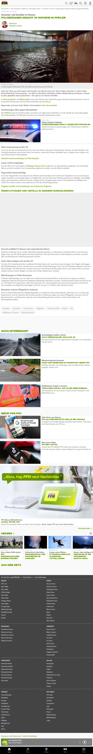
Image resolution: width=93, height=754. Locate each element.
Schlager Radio (5, 601)
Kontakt (49, 700)
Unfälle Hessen (51, 635)
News (48, 581)
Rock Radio (4, 595)
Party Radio (5, 603)
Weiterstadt (24, 99)
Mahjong (4, 720)
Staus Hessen (50, 629)
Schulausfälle (50, 655)
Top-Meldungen (16, 9)
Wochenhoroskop (6, 669)
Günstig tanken (51, 646)
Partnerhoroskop (6, 678)
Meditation (4, 703)
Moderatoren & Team (53, 675)
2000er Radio (5, 592)
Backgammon (5, 723)
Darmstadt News (52, 598)
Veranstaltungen (6, 695)
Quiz (2, 726)
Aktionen (49, 666)
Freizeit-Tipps (5, 709)
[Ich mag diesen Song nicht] (89, 742)
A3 (9, 166)
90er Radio (4, 589)
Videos (48, 669)
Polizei (64, 308)
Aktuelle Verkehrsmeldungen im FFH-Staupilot (20, 158)
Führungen (49, 709)
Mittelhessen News (7, 635)
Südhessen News (6, 641)
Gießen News (50, 603)
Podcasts (49, 678)
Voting (48, 686)
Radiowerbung (51, 715)
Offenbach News (51, 601)
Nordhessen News (7, 629)
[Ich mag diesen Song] (80, 742)
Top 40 (3, 615)
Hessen (6, 533)
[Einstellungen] (15, 533)
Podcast (46, 752)
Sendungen (50, 663)
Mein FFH (90, 2)
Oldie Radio (4, 598)
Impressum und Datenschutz (11, 736)
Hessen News (50, 584)
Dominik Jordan (15, 26)
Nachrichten (5, 9)
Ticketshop (4, 712)
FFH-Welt (50, 692)
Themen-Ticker (51, 683)
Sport (48, 612)
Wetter (80, 2)
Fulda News (50, 606)
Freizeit (4, 692)
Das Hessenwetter (49, 105)
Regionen (5, 626)
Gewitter (6, 308)
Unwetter (16, 308)
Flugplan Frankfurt (52, 652)
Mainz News (50, 592)
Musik (27, 752)
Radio (3, 581)
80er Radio (4, 586)
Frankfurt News (51, 586)
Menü (83, 752)
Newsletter (50, 698)
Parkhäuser (50, 649)
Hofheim (7, 113)
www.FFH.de (14, 577)
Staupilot (76, 2)
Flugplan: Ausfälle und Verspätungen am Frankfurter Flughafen (26, 186)
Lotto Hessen (5, 715)
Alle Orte (49, 618)
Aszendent (4, 680)
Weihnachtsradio (6, 609)
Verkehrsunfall (53, 308)
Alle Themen (50, 621)
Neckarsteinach (9, 99)
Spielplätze (4, 698)
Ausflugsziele (5, 706)
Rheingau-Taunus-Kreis (36, 166)
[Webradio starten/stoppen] (85, 742)
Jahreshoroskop (6, 675)
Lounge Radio (5, 606)
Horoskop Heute (6, 663)
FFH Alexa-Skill (84, 528)
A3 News (49, 638)
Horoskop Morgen (7, 666)
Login (48, 720)
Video (65, 752)
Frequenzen (50, 703)
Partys (3, 729)
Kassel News (50, 595)
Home (9, 752)
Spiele (3, 717)
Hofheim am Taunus (10, 312)
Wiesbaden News (52, 589)
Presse (48, 712)
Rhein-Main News (7, 638)
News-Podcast (51, 680)
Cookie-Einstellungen (29, 736)
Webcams (49, 672)
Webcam (85, 2)
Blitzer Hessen (51, 632)
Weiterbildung (51, 717)
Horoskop (5, 660)
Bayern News (50, 609)
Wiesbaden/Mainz (35, 9)
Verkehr (50, 626)
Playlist (71, 2)
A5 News (49, 641)
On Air (49, 660)
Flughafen (40, 308)
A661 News (50, 643)
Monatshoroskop (6, 672)
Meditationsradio (6, 612)
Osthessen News (6, 632)
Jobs (47, 706)
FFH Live (4, 584)
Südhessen (24, 9)
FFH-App (49, 695)
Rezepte (3, 700)
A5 (13, 150)
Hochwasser (28, 308)
